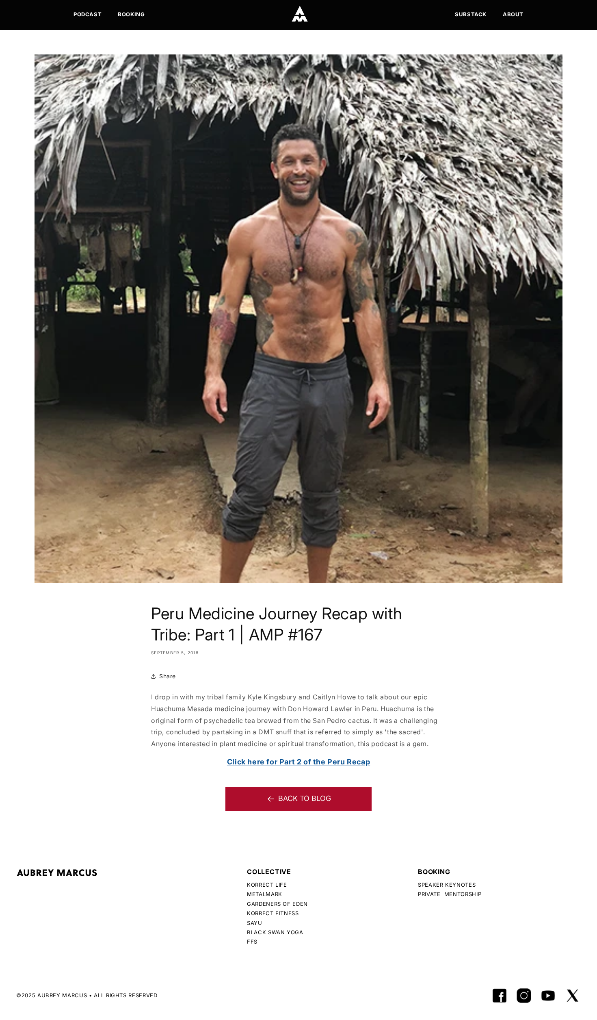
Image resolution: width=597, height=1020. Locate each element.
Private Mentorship (449, 894)
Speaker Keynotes (447, 884)
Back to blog (304, 798)
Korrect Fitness (273, 913)
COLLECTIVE (269, 872)
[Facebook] (499, 995)
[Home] (300, 14)
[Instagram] (524, 995)
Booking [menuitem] (131, 14)
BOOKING (434, 872)
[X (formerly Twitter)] (573, 995)
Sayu (254, 923)
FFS (252, 941)
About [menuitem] (513, 14)
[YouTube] (548, 995)
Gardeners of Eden (277, 904)
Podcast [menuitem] (88, 14)
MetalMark (264, 894)
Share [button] (167, 676)
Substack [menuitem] (471, 14)
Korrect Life (267, 884)
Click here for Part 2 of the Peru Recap (298, 761)
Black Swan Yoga (275, 932)
